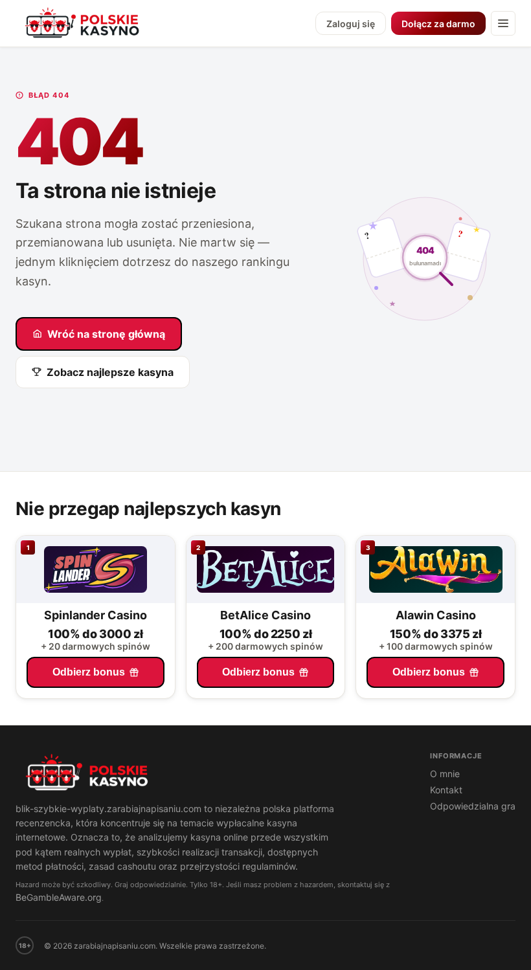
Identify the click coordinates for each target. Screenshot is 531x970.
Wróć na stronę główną (106, 333)
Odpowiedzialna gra (472, 805)
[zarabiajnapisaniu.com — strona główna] (210, 774)
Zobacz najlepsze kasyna (110, 372)
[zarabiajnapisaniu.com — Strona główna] (84, 23)
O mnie (445, 773)
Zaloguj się (350, 23)
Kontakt (446, 789)
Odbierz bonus (88, 672)
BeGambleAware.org (59, 897)
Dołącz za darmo (438, 23)
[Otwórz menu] (503, 23)
